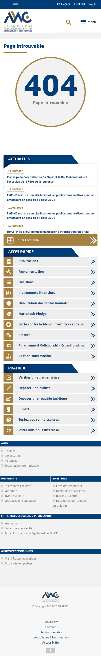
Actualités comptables (18, 563)
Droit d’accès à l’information (50, 637)
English (79, 4)
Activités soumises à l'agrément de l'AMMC (31, 533)
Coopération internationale (21, 465)
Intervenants (12, 523)
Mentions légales (50, 632)
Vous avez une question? (20, 501)
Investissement (14, 496)
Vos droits (10, 491)
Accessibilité (50, 642)
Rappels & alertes (67, 496)
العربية (92, 4)
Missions (10, 451)
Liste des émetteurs (69, 486)
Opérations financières (70, 491)
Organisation (12, 456)
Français (63, 4)
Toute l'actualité (27, 240)
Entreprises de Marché (18, 528)
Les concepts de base (17, 486)
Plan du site (50, 622)
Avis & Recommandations (20, 558)
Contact (50, 627)
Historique (11, 461)
